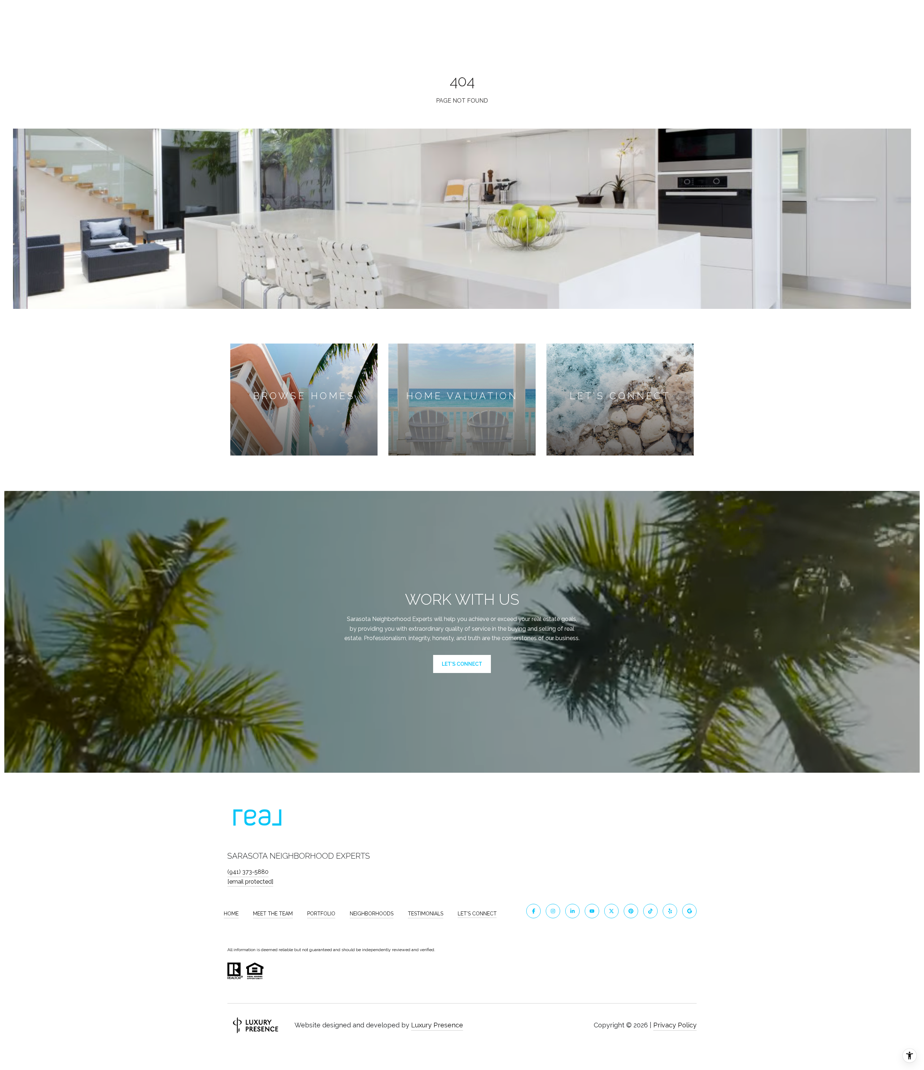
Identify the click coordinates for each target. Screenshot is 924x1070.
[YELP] (670, 911)
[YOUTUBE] (592, 911)
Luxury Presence (437, 1025)
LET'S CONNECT (477, 913)
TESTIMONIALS (425, 913)
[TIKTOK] (650, 911)
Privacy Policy (675, 1025)
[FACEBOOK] (533, 911)
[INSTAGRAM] (553, 911)
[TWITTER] (611, 911)
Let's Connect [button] (462, 664)
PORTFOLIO (321, 913)
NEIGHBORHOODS (371, 913)
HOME (231, 913)
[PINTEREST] (631, 911)
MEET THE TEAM (273, 913)
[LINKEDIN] (572, 911)
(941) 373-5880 (248, 871)
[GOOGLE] (689, 911)
